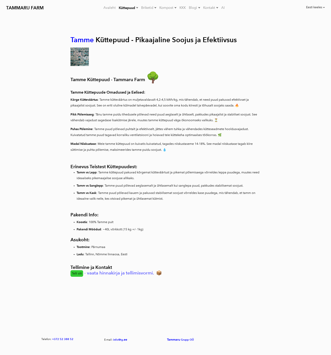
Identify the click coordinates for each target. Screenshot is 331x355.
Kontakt (209, 8)
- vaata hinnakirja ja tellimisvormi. (118, 273)
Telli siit (77, 273)
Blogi (193, 8)
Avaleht (109, 8)
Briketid (147, 8)
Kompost (166, 8)
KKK (182, 8)
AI (223, 8)
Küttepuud (127, 8)
